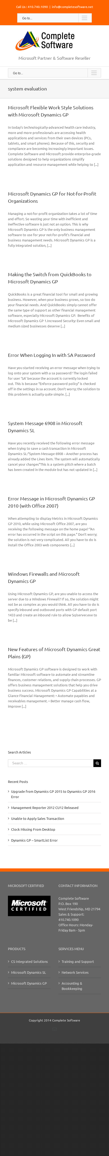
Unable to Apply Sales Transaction (37, 818)
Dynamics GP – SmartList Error (34, 840)
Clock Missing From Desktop (33, 829)
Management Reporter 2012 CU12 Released (45, 807)
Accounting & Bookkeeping (72, 986)
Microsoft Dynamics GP (29, 983)
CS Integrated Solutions (29, 961)
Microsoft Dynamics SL (28, 972)
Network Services (75, 972)
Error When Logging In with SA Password (51, 355)
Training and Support (78, 961)
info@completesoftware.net (72, 7)
